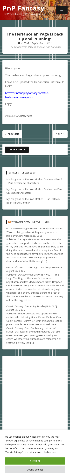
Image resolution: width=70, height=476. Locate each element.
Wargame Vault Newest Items (30, 221)
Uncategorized (24, 115)
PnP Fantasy (23, 8)
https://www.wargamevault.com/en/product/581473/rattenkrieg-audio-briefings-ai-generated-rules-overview (34, 232)
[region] (35, 453)
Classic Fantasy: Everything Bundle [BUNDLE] (31, 306)
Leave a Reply (16, 149)
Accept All (35, 460)
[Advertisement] (35, 394)
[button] (62, 10)
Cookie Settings (35, 469)
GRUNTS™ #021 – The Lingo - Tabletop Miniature (34, 267)
